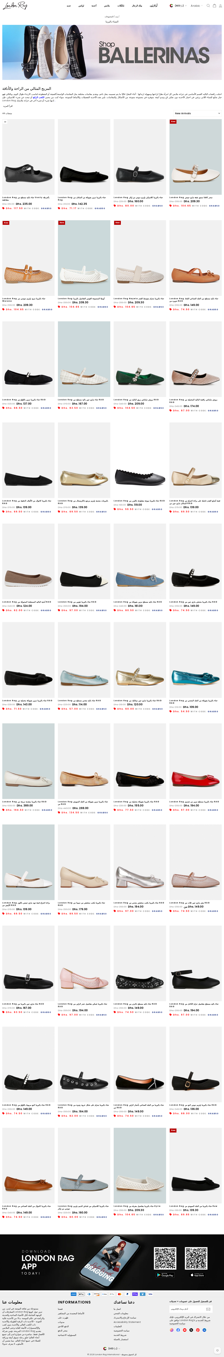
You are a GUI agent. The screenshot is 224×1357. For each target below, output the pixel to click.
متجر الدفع (62, 1330)
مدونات (61, 1322)
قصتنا (60, 1308)
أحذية (94, 5)
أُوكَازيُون (153, 5)
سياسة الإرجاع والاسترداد (125, 1317)
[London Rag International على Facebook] (178, 1330)
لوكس (81, 5)
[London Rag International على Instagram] (171, 1330)
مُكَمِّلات (120, 5)
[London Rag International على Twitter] (191, 1330)
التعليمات (118, 1326)
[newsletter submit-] (209, 1309)
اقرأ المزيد (8, 106)
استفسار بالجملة (121, 1339)
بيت (116, 16)
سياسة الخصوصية (122, 1330)
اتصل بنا (117, 1308)
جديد (69, 5)
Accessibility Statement (127, 1322)
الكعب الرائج (38, 97)
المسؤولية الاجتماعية (67, 1335)
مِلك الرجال (137, 5)
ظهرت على (63, 1317)
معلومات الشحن (121, 1313)
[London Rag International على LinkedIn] (204, 1330)
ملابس (107, 5)
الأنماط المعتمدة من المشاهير (71, 1313)
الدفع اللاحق (63, 1326)
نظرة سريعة (28, 191)
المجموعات (109, 16)
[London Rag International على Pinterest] (198, 1330)
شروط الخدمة (120, 1335)
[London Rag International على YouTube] (185, 1330)
